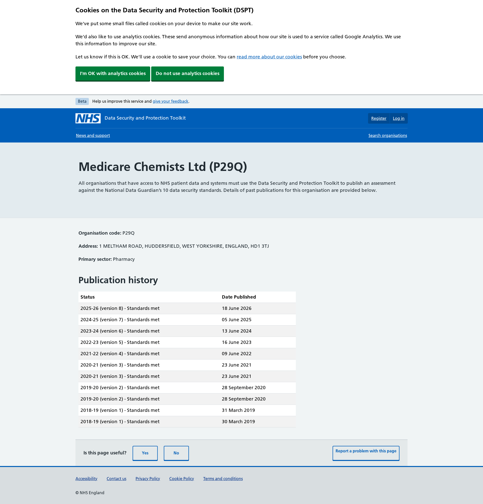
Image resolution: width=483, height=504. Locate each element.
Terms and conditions (223, 478)
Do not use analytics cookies (187, 73)
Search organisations (388, 135)
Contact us (116, 478)
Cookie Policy (181, 478)
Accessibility (86, 478)
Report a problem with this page (366, 450)
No (176, 452)
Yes (145, 452)
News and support (93, 135)
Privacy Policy (148, 478)
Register (378, 118)
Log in (399, 118)
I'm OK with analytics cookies (113, 73)
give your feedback (170, 101)
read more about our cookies (269, 57)
